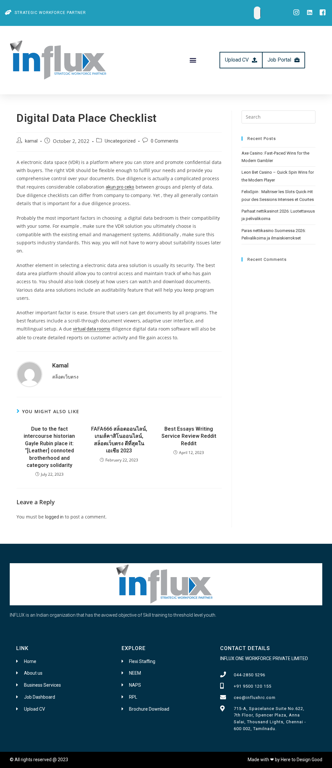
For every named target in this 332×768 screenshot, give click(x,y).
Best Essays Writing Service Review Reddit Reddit (188, 436)
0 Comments (164, 141)
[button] (192, 60)
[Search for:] (278, 116)
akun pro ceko (120, 187)
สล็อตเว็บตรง (65, 376)
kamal (31, 141)
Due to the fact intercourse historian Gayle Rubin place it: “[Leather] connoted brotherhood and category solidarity (49, 447)
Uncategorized (120, 141)
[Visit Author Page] (29, 374)
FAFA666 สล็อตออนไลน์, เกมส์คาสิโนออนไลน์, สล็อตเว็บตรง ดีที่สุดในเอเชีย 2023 (119, 440)
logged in (54, 516)
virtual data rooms (91, 329)
